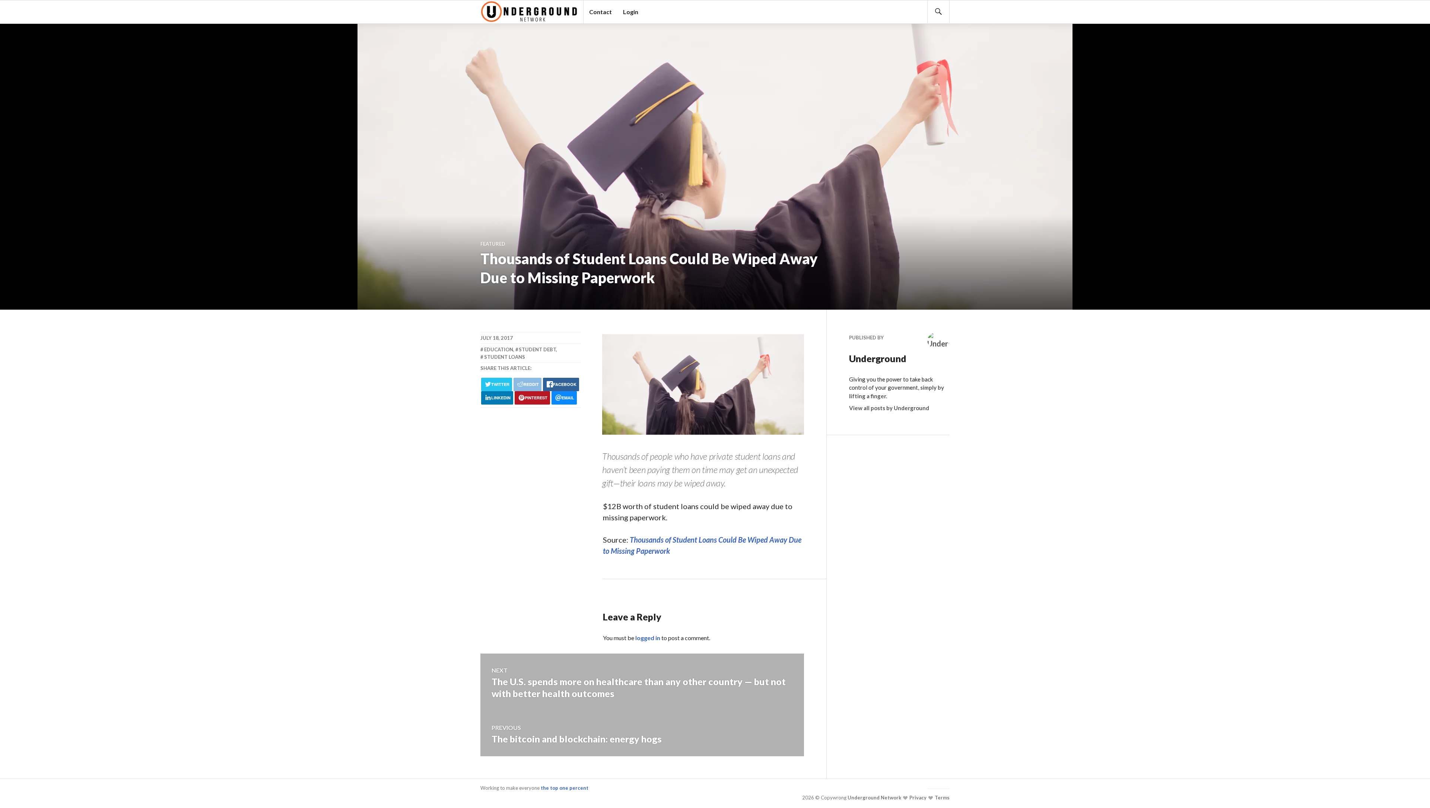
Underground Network (873, 798)
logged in (647, 637)
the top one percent (564, 788)
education (498, 349)
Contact (600, 11)
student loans (504, 357)
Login (630, 11)
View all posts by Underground (889, 408)
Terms (942, 798)
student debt (537, 349)
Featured (492, 244)
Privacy (917, 798)
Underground (877, 358)
